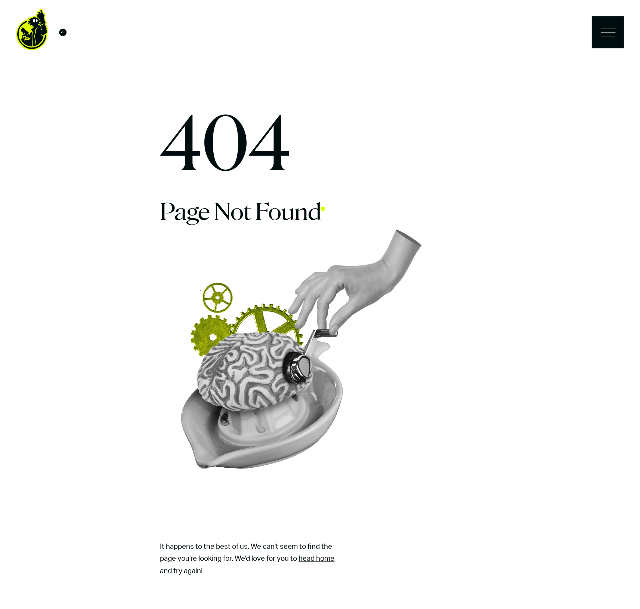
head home (316, 558)
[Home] (32, 34)
